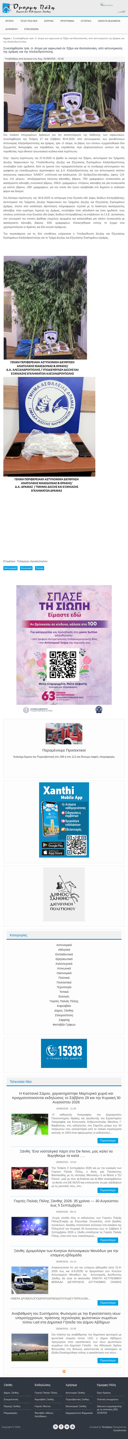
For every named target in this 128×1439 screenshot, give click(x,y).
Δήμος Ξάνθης (64, 1010)
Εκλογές (64, 996)
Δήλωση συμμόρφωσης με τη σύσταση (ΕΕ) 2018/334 (109, 1409)
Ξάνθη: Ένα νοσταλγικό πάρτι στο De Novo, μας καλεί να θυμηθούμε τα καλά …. (66, 1153)
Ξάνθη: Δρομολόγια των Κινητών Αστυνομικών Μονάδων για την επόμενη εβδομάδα (66, 1253)
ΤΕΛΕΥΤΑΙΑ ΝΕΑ (29, 21)
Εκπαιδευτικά (64, 954)
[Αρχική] (29, 12)
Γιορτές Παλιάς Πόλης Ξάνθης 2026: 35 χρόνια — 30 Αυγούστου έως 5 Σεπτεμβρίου (66, 1203)
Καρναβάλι (64, 1006)
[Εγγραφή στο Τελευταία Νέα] (64, 1372)
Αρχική (6, 38)
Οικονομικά (64, 973)
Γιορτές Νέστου (43, 1406)
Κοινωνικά (64, 968)
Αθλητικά (64, 949)
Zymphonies (119, 1430)
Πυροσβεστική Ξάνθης (77, 1399)
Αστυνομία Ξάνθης (75, 1392)
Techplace (107, 1427)
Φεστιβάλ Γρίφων (64, 1024)
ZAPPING (49, 21)
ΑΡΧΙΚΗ (9, 21)
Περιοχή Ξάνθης (12, 1406)
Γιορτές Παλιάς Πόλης (64, 1001)
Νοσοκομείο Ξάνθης (76, 1406)
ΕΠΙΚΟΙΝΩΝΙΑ (31, 29)
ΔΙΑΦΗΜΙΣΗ (11, 29)
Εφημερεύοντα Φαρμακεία (79, 1413)
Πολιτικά (64, 977)
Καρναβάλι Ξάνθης (44, 1399)
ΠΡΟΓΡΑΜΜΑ (67, 21)
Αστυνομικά (64, 945)
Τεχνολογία (64, 987)
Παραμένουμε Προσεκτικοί (64, 751)
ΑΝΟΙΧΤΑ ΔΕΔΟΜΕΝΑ (109, 21)
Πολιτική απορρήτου (107, 1399)
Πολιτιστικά (64, 982)
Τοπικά (64, 992)
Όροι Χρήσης (104, 1392)
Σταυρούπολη (64, 1015)
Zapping (64, 1020)
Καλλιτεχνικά (64, 963)
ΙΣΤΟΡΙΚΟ (86, 21)
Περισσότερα (108, 1140)
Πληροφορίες (10, 1413)
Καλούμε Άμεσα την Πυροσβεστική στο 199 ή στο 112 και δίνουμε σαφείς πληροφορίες (64, 758)
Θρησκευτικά (64, 959)
